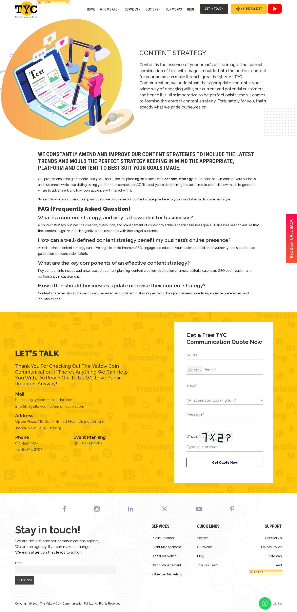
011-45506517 (26, 443)
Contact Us (273, 538)
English (258, 571)
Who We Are (108, 9)
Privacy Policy (271, 547)
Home (91, 9)
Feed (278, 565)
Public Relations (163, 538)
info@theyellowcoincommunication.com (49, 406)
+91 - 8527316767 (87, 443)
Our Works (174, 9)
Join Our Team (207, 565)
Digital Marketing (164, 556)
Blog (190, 9)
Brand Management (166, 565)
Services (131, 9)
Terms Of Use (273, 603)
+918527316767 (251, 9)
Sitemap (275, 556)
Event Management (166, 547)
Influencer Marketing (167, 574)
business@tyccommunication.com (44, 400)
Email (18, 563)
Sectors (152, 9)
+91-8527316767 (28, 449)
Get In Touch (214, 9)
